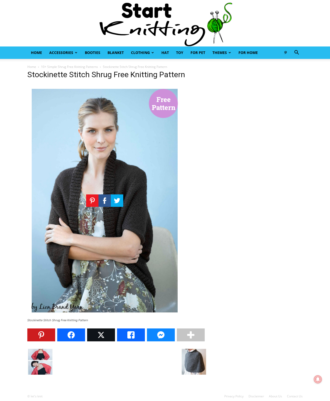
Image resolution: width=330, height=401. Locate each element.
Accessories (61, 52)
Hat (165, 52)
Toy (179, 52)
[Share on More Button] (191, 334)
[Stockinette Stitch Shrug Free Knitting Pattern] (104, 315)
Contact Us (295, 396)
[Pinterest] (285, 52)
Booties (92, 52)
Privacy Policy (234, 396)
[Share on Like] (131, 334)
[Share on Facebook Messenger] (161, 334)
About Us (275, 396)
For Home (248, 52)
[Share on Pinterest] (41, 334)
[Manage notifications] (318, 379)
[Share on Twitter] (101, 334)
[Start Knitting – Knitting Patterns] (165, 23)
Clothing (140, 52)
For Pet (198, 52)
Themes (219, 52)
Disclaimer (256, 396)
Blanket (116, 52)
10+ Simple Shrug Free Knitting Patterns (69, 67)
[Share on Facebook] (71, 334)
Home (36, 52)
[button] (296, 53)
